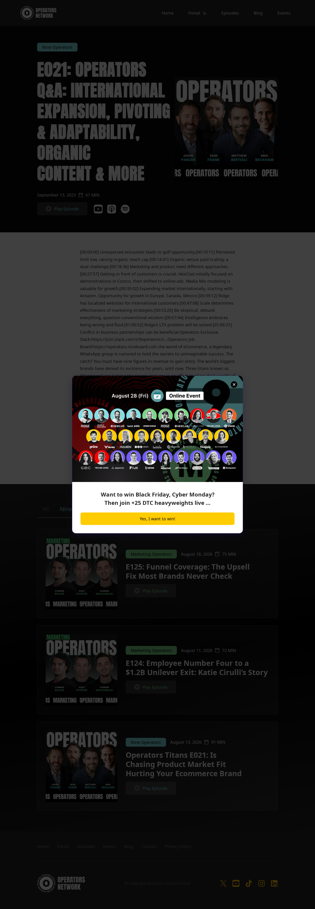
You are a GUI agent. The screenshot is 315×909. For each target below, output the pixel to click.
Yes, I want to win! (157, 518)
